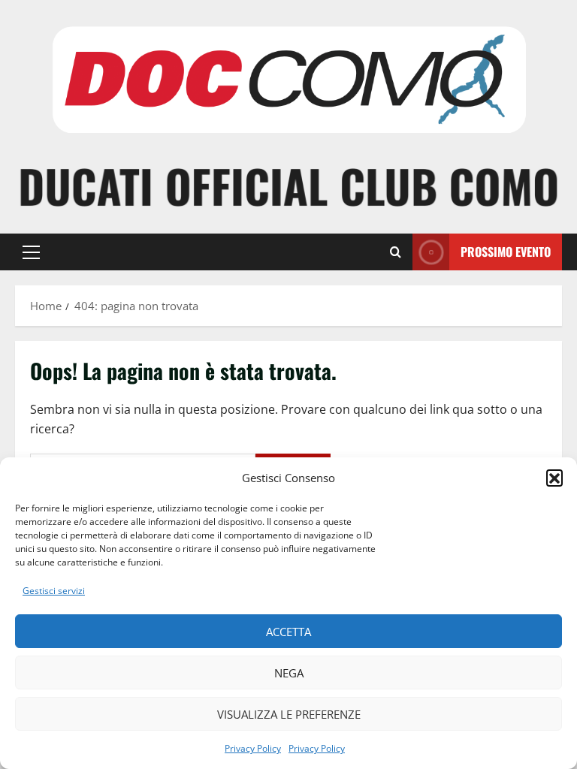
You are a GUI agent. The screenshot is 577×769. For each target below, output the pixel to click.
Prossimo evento (506, 252)
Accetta (288, 631)
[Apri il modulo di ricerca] (395, 252)
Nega (289, 672)
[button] (554, 477)
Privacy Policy (253, 748)
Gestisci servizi (54, 590)
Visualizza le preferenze (289, 714)
